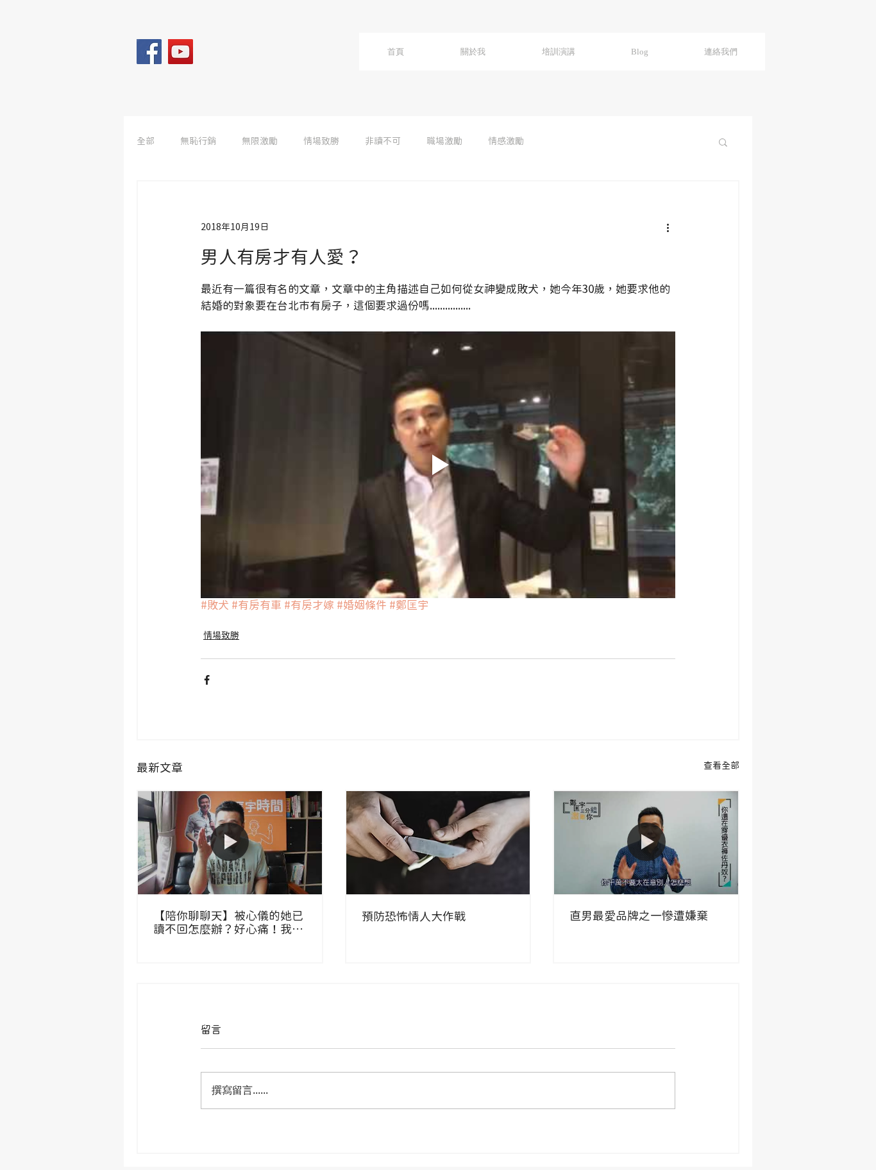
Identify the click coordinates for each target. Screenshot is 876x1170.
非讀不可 (383, 142)
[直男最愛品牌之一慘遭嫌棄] (646, 842)
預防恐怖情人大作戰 (414, 917)
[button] (723, 142)
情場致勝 (321, 142)
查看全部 (721, 766)
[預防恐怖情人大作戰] (438, 842)
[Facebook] (149, 51)
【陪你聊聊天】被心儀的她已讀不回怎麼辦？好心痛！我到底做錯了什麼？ (228, 923)
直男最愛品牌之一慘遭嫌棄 (638, 916)
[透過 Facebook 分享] (207, 680)
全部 (146, 142)
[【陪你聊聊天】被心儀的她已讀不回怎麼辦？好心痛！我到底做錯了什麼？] (230, 842)
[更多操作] (667, 227)
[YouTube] (180, 51)
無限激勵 (260, 142)
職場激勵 (444, 142)
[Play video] (438, 464)
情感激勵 (506, 142)
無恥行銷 (198, 142)
